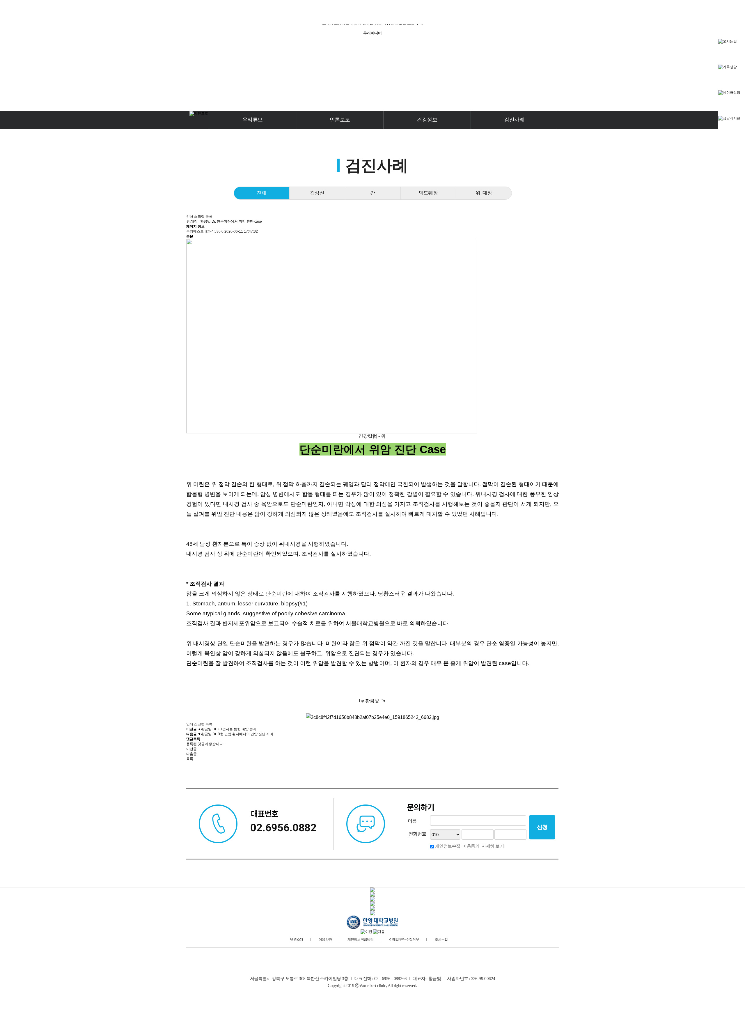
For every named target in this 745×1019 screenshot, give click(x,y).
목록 (208, 217)
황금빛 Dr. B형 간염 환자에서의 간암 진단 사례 (237, 734)
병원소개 (296, 940)
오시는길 (441, 940)
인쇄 (189, 217)
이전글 (191, 749)
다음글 (191, 754)
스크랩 (199, 217)
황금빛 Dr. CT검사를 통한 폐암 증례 (228, 729)
